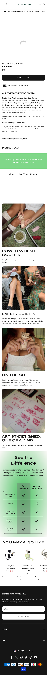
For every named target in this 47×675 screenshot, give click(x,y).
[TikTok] (30, 657)
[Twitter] (16, 657)
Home (4, 11)
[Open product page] (10, 554)
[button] (3, 4)
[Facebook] (11, 657)
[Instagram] (21, 657)
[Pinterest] (25, 657)
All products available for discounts (20, 11)
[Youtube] (35, 657)
